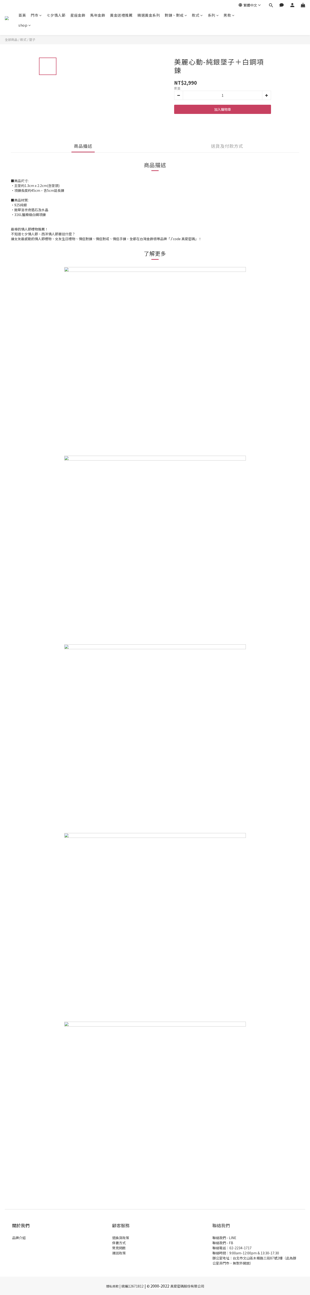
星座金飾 (77, 15)
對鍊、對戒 (174, 15)
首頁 (22, 15)
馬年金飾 (97, 15)
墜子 (32, 39)
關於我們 (21, 1225)
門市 (34, 15)
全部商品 (11, 39)
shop (22, 25)
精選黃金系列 (148, 15)
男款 (227, 15)
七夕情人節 (56, 15)
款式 (195, 15)
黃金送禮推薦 (121, 15)
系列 (211, 15)
